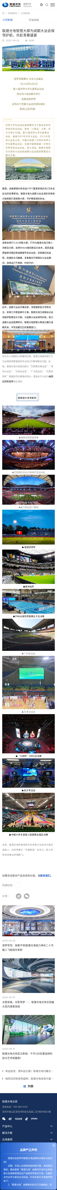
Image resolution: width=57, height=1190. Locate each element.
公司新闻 (25, 13)
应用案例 (7, 1139)
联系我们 (45, 875)
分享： (6, 896)
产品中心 (7, 1126)
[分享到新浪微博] (18, 896)
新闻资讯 (12, 13)
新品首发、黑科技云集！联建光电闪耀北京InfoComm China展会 (30, 1071)
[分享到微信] (26, 896)
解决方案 (7, 1133)
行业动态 (34, 20)
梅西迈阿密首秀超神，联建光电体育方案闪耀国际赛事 (30, 1078)
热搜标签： (8, 885)
